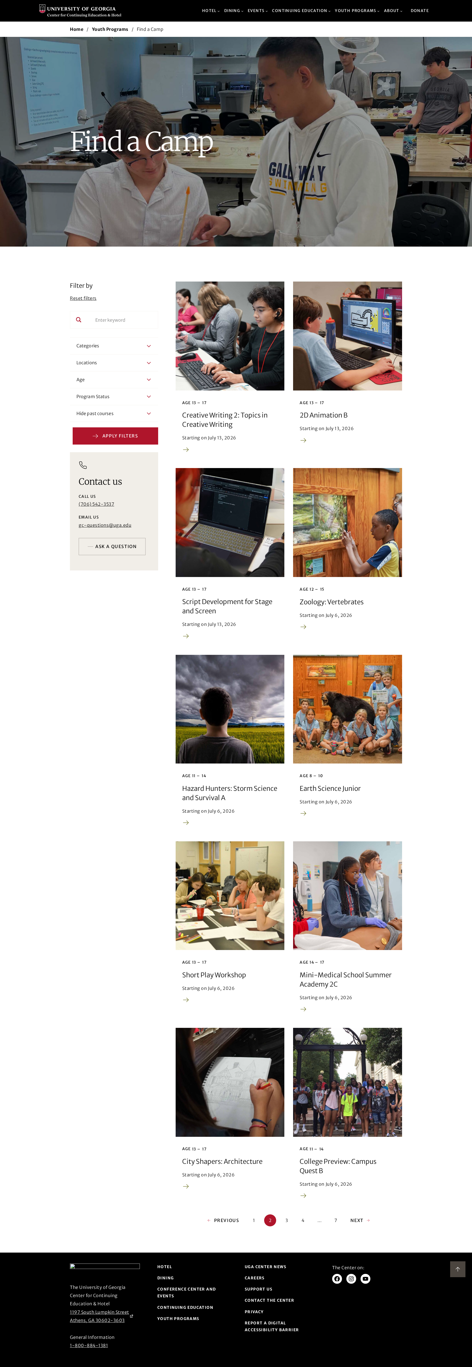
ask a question (116, 546)
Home (76, 29)
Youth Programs (110, 29)
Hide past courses (95, 413)
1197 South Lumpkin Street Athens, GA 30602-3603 (99, 1316)
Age (80, 379)
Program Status (93, 396)
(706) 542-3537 (96, 504)
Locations (86, 362)
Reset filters (83, 298)
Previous (223, 1220)
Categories (87, 345)
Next (360, 1220)
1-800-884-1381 (89, 1345)
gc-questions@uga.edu (105, 525)
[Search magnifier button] (78, 319)
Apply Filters (120, 436)
